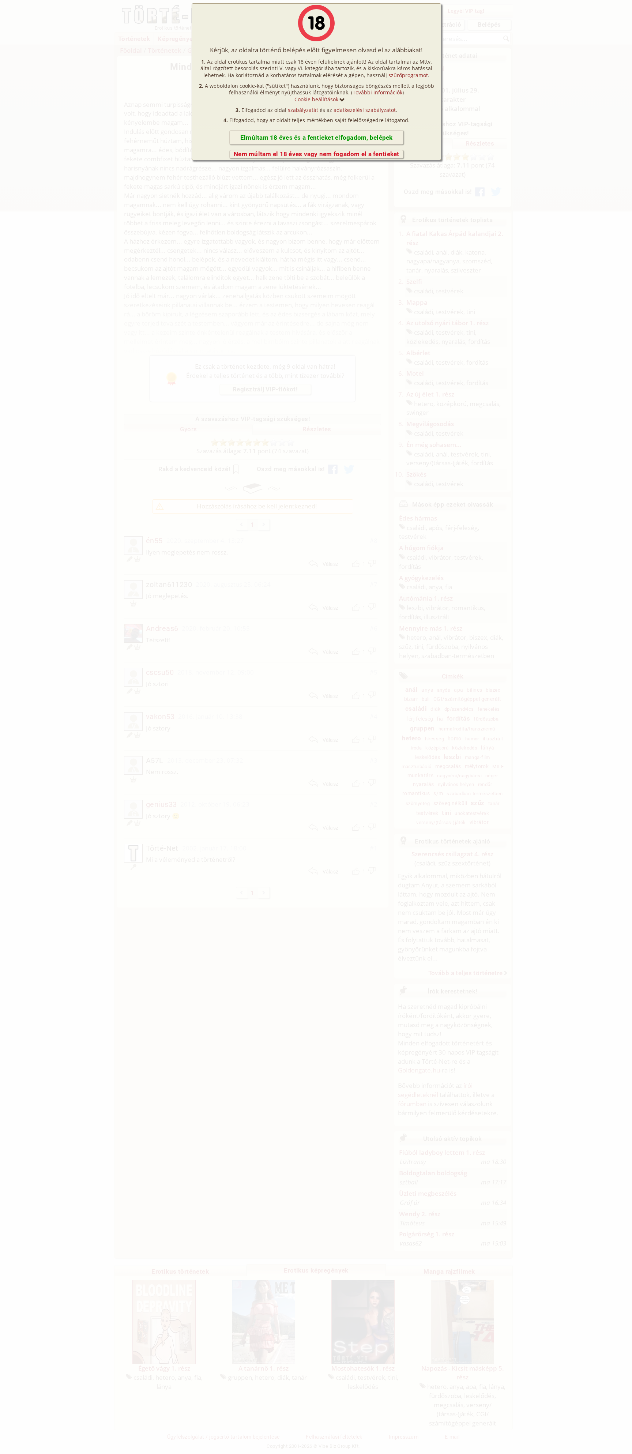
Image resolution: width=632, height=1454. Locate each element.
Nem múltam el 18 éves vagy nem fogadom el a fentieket (316, 154)
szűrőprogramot (408, 75)
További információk (377, 92)
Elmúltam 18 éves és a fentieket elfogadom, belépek (316, 137)
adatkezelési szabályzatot (365, 109)
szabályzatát (303, 109)
